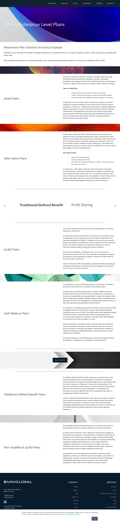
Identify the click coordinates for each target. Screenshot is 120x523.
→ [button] (115, 206)
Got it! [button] (94, 518)
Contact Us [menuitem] (74, 497)
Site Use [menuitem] (75, 500)
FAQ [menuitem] (115, 504)
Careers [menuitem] (99, 3)
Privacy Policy (64, 514)
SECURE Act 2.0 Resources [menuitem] (108, 493)
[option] (60, 206)
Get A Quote (60, 360)
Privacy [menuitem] (76, 504)
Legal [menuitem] (76, 507)
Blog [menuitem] (114, 500)
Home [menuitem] (76, 487)
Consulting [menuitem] (113, 497)
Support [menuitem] (110, 3)
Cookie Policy (75, 514)
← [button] (5, 206)
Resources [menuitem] (86, 3)
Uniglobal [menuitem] (52, 3)
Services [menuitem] (64, 3)
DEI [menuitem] (77, 493)
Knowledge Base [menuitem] (111, 507)
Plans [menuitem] (75, 3)
